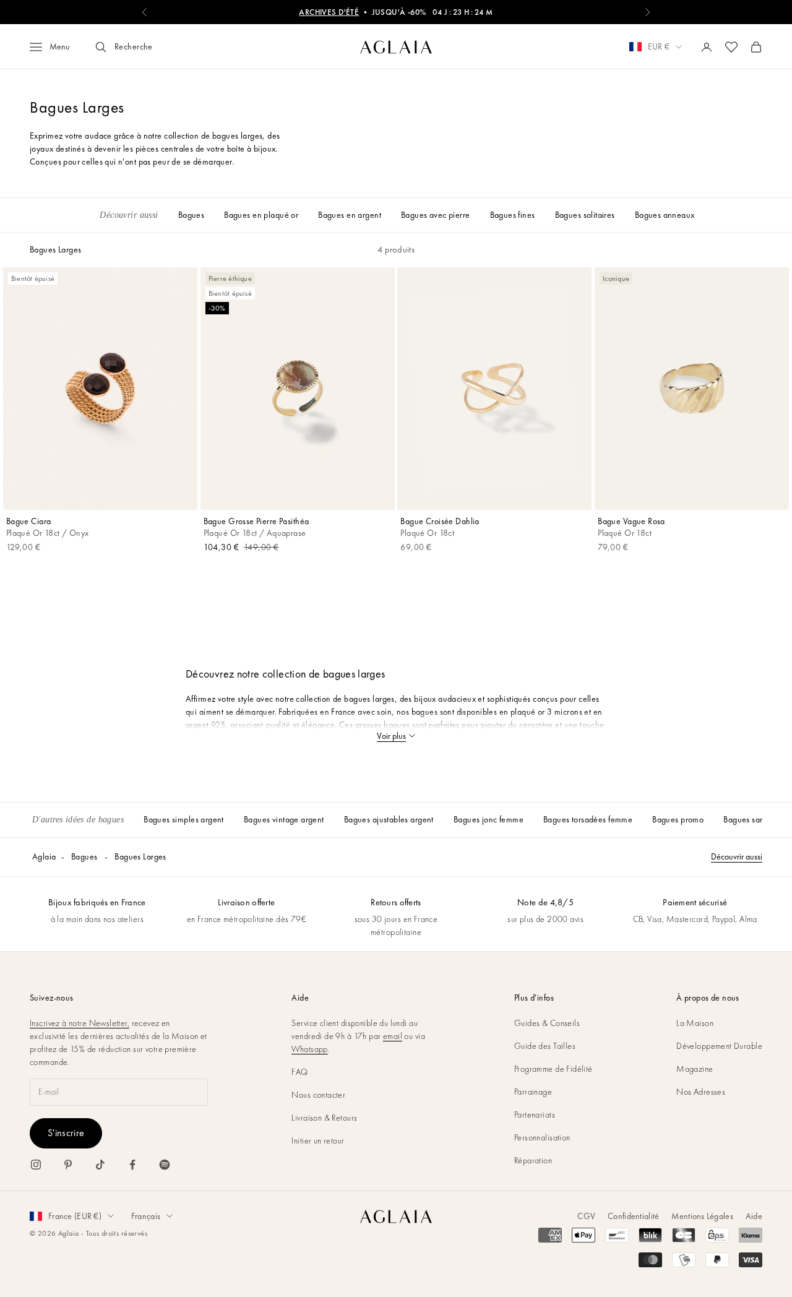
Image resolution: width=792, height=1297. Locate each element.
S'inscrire (66, 1132)
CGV (586, 1216)
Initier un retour (317, 1140)
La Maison (694, 1022)
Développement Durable (719, 1045)
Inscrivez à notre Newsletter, (79, 1022)
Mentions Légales (702, 1216)
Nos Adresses (700, 1091)
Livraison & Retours (324, 1117)
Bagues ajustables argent (389, 819)
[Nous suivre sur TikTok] (100, 1164)
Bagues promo (678, 819)
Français (145, 1216)
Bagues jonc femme (488, 819)
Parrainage (533, 1091)
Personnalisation (542, 1137)
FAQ (299, 1071)
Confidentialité (633, 1216)
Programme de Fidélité (553, 1068)
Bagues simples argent (184, 819)
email (392, 1035)
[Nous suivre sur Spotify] (164, 1164)
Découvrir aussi (736, 856)
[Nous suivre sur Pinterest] (68, 1164)
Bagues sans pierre (757, 819)
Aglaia (44, 856)
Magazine (694, 1068)
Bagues (84, 856)
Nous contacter (318, 1094)
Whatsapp (309, 1048)
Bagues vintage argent (284, 819)
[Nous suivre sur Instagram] (36, 1164)
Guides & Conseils (547, 1022)
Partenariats (534, 1114)
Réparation (533, 1160)
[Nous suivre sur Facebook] (132, 1164)
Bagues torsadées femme (587, 819)
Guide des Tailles (544, 1045)
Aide (754, 1216)
